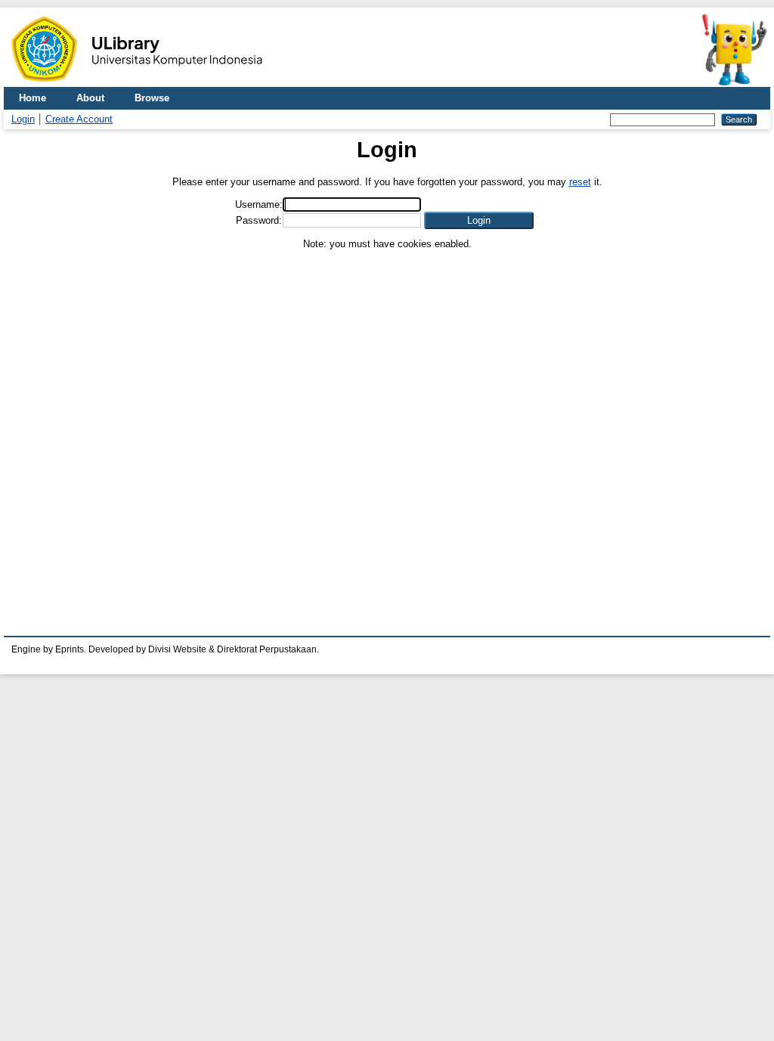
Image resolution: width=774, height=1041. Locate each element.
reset (580, 181)
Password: (259, 220)
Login (23, 119)
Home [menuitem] (32, 98)
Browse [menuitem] (152, 98)
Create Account (79, 119)
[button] (479, 220)
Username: (259, 204)
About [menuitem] (90, 98)
